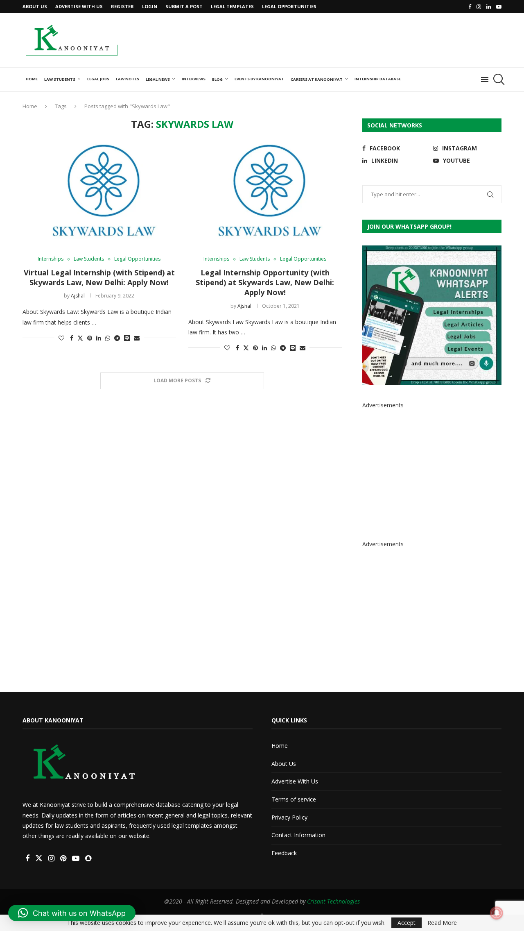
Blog (217, 79)
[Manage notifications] (496, 913)
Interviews (194, 79)
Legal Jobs (98, 79)
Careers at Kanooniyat (317, 79)
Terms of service (293, 799)
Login (149, 6)
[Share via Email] (137, 338)
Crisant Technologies (333, 901)
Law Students (59, 79)
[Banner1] (431, 315)
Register (122, 6)
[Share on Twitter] (80, 338)
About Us (35, 6)
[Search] (497, 79)
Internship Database (378, 79)
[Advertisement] (352, 39)
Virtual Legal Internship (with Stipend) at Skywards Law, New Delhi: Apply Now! (99, 277)
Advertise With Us (79, 6)
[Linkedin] (488, 6)
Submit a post (184, 6)
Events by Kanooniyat (259, 79)
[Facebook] (469, 6)
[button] (72, 913)
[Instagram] (479, 6)
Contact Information (298, 835)
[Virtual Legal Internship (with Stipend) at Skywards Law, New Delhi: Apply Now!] (99, 193)
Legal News (158, 79)
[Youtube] (498, 6)
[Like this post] (61, 338)
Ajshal (78, 295)
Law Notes (127, 79)
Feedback (284, 853)
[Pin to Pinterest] (89, 338)
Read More (442, 923)
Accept (407, 922)
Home (32, 79)
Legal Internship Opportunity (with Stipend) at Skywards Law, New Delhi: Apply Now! (265, 282)
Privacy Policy (289, 817)
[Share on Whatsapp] (107, 338)
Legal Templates (232, 6)
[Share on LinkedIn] (98, 338)
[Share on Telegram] (117, 338)
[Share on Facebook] (71, 338)
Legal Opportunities (289, 6)
